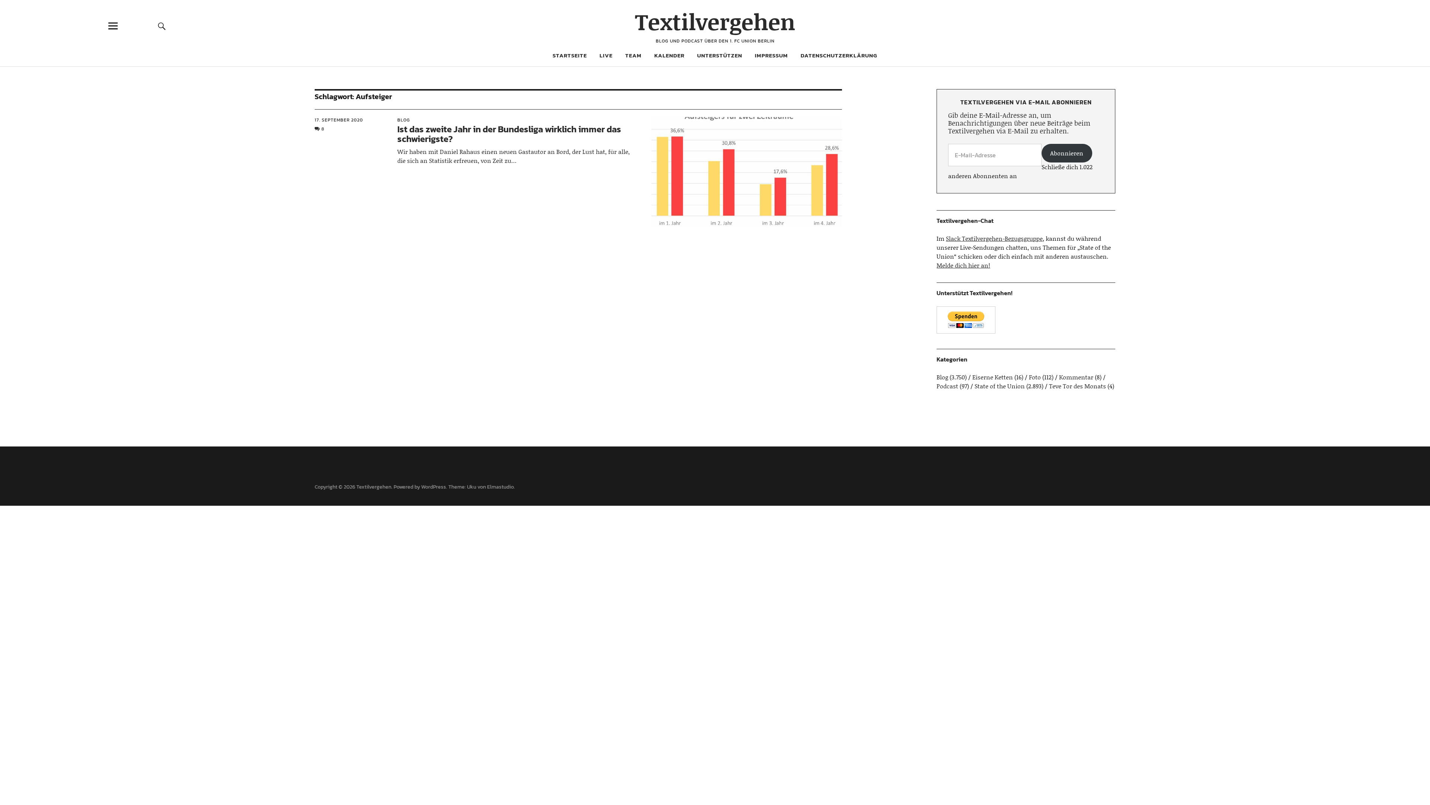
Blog (403, 120)
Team (633, 55)
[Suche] (162, 26)
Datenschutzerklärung (839, 55)
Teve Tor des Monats (1077, 386)
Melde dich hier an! (963, 265)
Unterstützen (719, 55)
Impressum (771, 55)
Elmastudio (500, 487)
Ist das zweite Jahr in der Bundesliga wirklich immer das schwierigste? (509, 134)
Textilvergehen (715, 21)
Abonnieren (1066, 153)
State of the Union (1000, 386)
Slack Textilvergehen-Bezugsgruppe (994, 238)
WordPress (433, 487)
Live (606, 55)
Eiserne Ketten (992, 377)
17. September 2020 (339, 120)
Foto (1035, 377)
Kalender (669, 55)
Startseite (570, 55)
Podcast (947, 386)
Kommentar (1076, 377)
